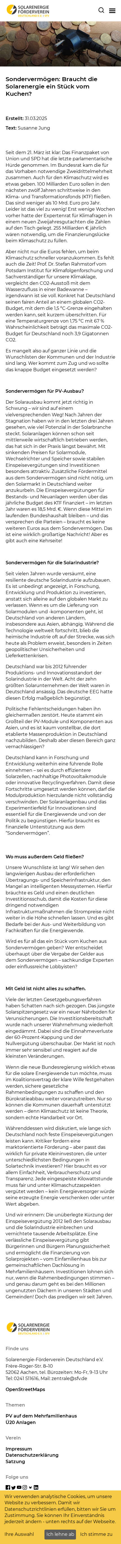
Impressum (19, 1449)
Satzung (15, 1461)
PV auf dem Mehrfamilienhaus (41, 1416)
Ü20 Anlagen (21, 1422)
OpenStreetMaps (25, 1389)
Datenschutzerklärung (32, 1455)
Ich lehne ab (60, 1534)
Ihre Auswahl (19, 1534)
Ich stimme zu (96, 1534)
